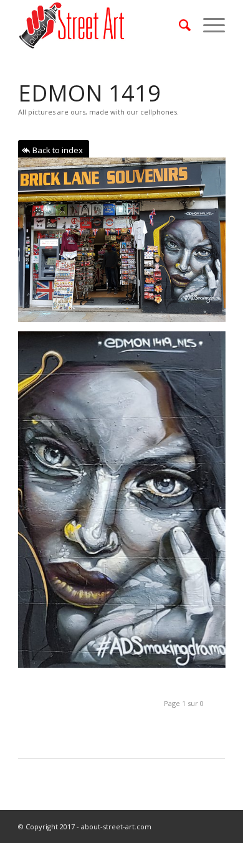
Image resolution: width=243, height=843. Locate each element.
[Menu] (208, 25)
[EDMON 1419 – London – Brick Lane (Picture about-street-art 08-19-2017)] (126, 244)
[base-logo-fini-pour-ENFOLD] (100, 25)
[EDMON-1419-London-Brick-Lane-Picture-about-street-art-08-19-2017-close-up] (126, 504)
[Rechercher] (178, 25)
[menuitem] (178, 25)
